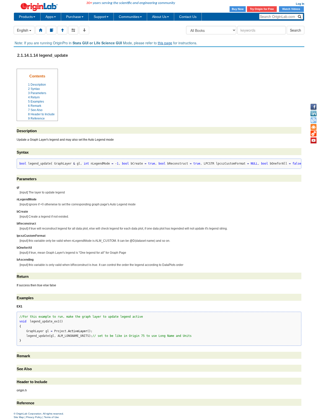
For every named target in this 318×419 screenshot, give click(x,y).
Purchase (73, 17)
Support (100, 17)
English (23, 30)
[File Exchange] (313, 133)
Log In (300, 3)
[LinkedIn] (313, 113)
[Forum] (313, 127)
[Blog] (313, 120)
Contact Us (188, 17)
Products (26, 17)
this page (165, 42)
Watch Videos (291, 8)
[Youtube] (313, 140)
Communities (129, 17)
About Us (159, 17)
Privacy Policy (34, 417)
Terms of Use (51, 417)
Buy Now (238, 8)
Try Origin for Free (262, 8)
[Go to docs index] (40, 30)
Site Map (19, 417)
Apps (49, 17)
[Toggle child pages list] (84, 30)
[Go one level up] (62, 30)
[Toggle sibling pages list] (73, 30)
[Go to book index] (51, 30)
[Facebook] (313, 107)
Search (295, 30)
